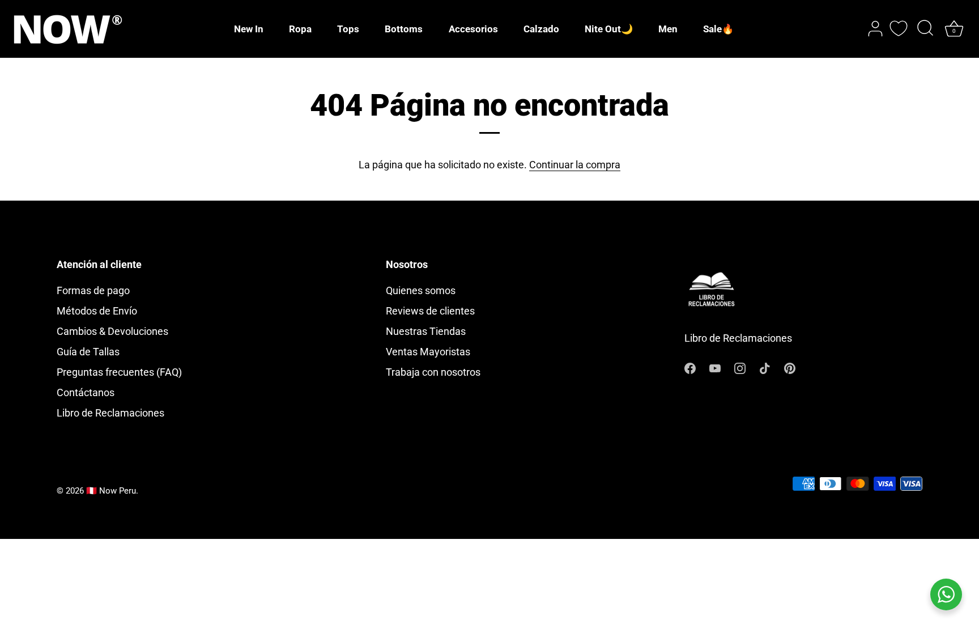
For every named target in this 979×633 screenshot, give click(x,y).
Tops (348, 29)
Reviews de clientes (430, 311)
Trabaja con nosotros (433, 372)
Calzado (541, 29)
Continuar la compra (574, 165)
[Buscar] (925, 28)
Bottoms (404, 29)
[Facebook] (690, 367)
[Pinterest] (789, 367)
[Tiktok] (765, 367)
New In (248, 29)
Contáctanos (85, 392)
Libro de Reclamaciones (110, 413)
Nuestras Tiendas (426, 331)
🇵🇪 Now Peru (111, 491)
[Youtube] (715, 367)
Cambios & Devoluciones (112, 331)
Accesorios (473, 29)
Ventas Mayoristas (428, 352)
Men (668, 29)
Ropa (300, 29)
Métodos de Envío (97, 311)
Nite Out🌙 (609, 29)
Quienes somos (421, 290)
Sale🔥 (718, 29)
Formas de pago (93, 290)
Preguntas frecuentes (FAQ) (119, 372)
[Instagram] (740, 367)
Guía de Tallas (88, 352)
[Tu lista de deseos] (898, 28)
